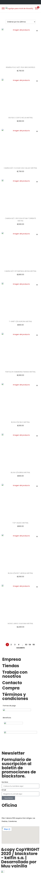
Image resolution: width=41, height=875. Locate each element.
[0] (36, 8)
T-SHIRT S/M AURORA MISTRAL (20, 321)
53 (26, 644)
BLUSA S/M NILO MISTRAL (20, 422)
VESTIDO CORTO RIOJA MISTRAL (20, 118)
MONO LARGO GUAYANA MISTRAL (20, 623)
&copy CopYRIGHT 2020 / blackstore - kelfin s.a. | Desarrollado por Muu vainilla (20, 858)
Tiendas (10, 666)
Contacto (12, 683)
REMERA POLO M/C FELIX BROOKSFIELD (20, 67)
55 (34, 644)
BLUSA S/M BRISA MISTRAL (20, 472)
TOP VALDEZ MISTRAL (20, 523)
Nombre (5, 782)
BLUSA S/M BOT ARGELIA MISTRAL (20, 573)
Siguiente (20, 648)
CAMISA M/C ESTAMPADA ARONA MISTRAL (20, 271)
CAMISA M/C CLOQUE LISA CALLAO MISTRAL (20, 168)
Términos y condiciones (15, 696)
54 (30, 644)
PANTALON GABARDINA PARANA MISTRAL (20, 372)
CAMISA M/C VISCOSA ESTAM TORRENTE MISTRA (20, 219)
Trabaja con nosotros (14, 674)
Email (4, 790)
